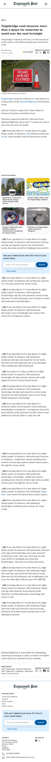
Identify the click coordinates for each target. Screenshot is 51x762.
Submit (42, 264)
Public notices (7, 706)
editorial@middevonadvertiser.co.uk (20, 757)
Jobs (3, 704)
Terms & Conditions (9, 697)
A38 (5, 136)
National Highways (28, 101)
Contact (5, 699)
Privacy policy (7, 701)
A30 (28, 134)
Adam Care (7, 50)
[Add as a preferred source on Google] (28, 52)
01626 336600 (14, 754)
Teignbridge (6, 99)
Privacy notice (11, 271)
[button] (5, 4)
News (3, 20)
